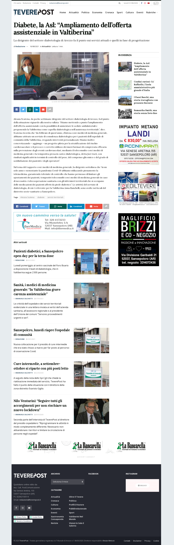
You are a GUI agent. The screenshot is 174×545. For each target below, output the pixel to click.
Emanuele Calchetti (24, 299)
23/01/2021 (31, 339)
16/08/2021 (34, 46)
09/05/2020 (39, 414)
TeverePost (24, 541)
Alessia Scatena (27, 197)
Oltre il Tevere (76, 496)
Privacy (43, 3)
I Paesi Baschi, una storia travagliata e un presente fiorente (146, 100)
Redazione (27, 3)
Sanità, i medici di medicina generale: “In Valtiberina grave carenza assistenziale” (37, 289)
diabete (41, 197)
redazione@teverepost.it (58, 3)
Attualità (74, 12)
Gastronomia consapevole (57, 517)
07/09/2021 (39, 299)
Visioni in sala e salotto (76, 524)
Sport (120, 12)
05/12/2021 (31, 260)
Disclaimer (137, 541)
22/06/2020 (39, 373)
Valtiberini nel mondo (76, 517)
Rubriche (151, 12)
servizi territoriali (55, 197)
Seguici (143, 485)
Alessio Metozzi (108, 541)
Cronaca (109, 12)
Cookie (156, 541)
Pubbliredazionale (78, 508)
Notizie (54, 523)
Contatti (36, 3)
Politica (85, 12)
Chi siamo (17, 3)
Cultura (130, 12)
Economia (97, 12)
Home (63, 12)
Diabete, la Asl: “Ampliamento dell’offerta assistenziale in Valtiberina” (142, 69)
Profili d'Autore (76, 504)
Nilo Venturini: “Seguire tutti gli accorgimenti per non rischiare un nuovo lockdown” (40, 405)
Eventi (140, 12)
